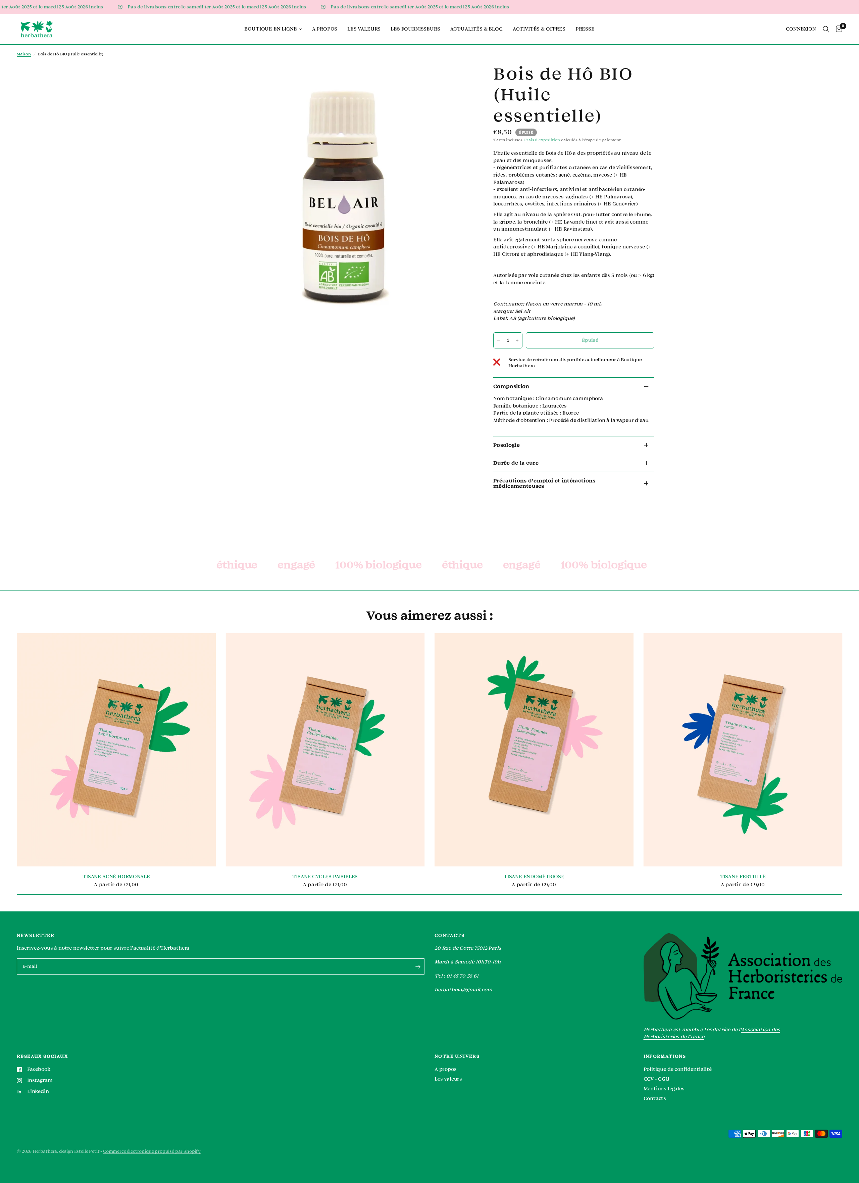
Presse (585, 29)
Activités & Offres (539, 29)
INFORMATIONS (665, 1056)
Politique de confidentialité (678, 1069)
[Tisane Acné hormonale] (116, 749)
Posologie (506, 445)
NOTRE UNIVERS (457, 1056)
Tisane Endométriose (534, 876)
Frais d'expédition (542, 140)
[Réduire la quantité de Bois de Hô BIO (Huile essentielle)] (499, 340)
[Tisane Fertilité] (743, 749)
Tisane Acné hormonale (116, 876)
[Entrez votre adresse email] (417, 966)
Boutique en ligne (270, 29)
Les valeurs (364, 29)
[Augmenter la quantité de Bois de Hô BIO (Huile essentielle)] (517, 340)
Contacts (655, 1098)
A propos (325, 29)
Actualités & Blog (476, 29)
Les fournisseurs (415, 29)
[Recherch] (825, 29)
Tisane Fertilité (743, 876)
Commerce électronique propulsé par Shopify (152, 1151)
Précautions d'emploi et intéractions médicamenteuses (544, 483)
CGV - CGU (656, 1079)
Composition (511, 386)
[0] (837, 29)
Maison (24, 54)
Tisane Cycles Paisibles (325, 876)
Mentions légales (664, 1089)
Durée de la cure (516, 463)
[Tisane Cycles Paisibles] (325, 749)
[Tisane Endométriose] (534, 749)
